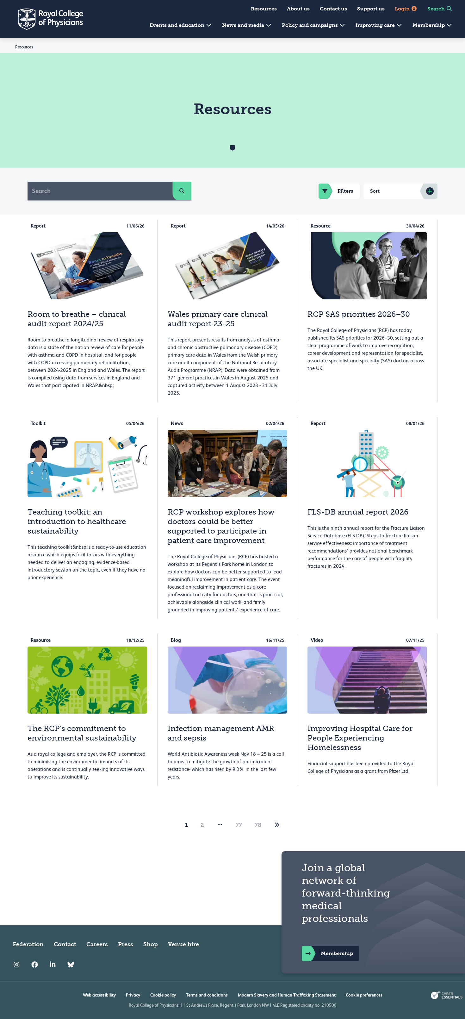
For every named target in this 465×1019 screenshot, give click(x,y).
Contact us (333, 9)
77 (239, 825)
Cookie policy (163, 994)
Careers (97, 944)
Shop (150, 944)
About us (298, 9)
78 (258, 825)
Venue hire (183, 944)
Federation (28, 944)
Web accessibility (99, 994)
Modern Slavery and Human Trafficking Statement (287, 994)
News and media (243, 25)
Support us (371, 9)
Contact (65, 944)
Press (125, 944)
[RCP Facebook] (35, 964)
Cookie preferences (364, 994)
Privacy (133, 994)
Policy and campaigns (310, 25)
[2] (277, 825)
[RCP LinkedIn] (53, 964)
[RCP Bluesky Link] (71, 964)
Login (403, 9)
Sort (375, 191)
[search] (181, 191)
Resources (264, 9)
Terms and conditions (207, 994)
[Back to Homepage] (46, 19)
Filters (345, 191)
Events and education (178, 25)
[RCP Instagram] (17, 964)
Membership (429, 25)
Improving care (376, 25)
